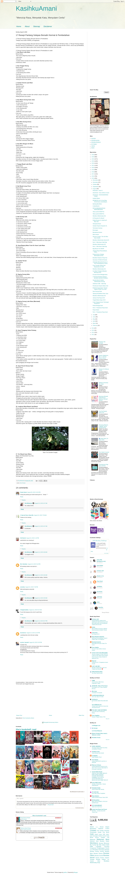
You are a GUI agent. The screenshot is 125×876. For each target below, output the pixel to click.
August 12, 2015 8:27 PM (41, 621)
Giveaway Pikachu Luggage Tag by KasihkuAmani (103, 426)
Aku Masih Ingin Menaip (97, 673)
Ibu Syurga (94, 728)
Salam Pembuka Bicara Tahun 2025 (100, 797)
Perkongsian (102, 849)
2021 (93, 165)
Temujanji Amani (97, 223)
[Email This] (39, 481)
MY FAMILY (94, 144)
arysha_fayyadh (24, 642)
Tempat (92, 859)
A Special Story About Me (26, 515)
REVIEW (93, 138)
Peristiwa (95, 849)
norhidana (99, 586)
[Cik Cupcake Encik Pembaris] (47, 772)
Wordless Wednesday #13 (99, 295)
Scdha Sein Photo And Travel (99, 809)
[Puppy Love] (65, 774)
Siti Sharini (23, 538)
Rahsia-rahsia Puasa (25, 828)
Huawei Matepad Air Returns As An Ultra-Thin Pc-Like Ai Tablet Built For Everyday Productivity (100, 768)
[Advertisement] (50, 699)
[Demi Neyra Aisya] (56, 758)
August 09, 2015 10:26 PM (33, 492)
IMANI (92, 148)
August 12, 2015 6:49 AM (41, 598)
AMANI (93, 146)
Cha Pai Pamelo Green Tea (103, 412)
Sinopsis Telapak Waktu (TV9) (98, 716)
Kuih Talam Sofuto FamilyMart (98, 793)
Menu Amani (96, 234)
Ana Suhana (95, 759)
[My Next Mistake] (38, 789)
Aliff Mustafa (24, 819)
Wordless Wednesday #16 (99, 216)
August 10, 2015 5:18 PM (34, 564)
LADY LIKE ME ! (96, 666)
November (95, 182)
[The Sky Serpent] (38, 773)
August (95, 188)
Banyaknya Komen (97, 232)
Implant (100, 834)
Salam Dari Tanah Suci (97, 806)
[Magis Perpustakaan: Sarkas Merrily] (20, 774)
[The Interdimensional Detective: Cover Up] (56, 773)
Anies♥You (94, 632)
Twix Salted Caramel (104, 452)
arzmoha (22, 587)
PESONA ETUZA (96, 737)
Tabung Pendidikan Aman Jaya (100, 293)
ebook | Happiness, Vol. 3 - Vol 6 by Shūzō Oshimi (103, 357)
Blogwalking (93, 828)
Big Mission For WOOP (98, 248)
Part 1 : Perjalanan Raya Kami (100, 312)
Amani (101, 827)
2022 (93, 163)
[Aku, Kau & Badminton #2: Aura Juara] (65, 743)
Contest (107, 828)
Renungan (95, 230)
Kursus (97, 837)
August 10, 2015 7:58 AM (40, 515)
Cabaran (100, 828)
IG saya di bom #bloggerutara (100, 274)
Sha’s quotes (20, 798)
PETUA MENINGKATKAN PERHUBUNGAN (99, 209)
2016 (93, 176)
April (94, 321)
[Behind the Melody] (20, 758)
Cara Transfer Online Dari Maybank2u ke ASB (99, 266)
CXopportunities (24, 610)
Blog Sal (94, 661)
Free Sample (100, 830)
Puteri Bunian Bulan (25, 817)
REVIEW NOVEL (95, 140)
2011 (93, 334)
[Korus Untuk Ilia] (74, 743)
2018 (93, 172)
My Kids (99, 845)
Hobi (92, 834)
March (94, 323)
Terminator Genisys (97, 228)
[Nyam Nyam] (74, 783)
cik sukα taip (95, 792)
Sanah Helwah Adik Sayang (98, 789)
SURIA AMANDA (96, 746)
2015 (93, 178)
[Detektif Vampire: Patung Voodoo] (47, 789)
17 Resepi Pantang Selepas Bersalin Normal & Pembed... (100, 277)
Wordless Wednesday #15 (99, 244)
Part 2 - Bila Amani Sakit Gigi (100, 242)
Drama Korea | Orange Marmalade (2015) (98, 255)
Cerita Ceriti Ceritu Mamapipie (100, 652)
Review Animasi (99, 851)
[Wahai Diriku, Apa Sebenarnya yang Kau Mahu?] (56, 743)
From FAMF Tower (96, 782)
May (94, 319)
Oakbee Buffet (105, 845)
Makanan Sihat (94, 841)
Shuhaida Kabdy (96, 788)
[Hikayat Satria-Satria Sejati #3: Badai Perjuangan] (56, 789)
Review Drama (98, 853)
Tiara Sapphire (95, 715)
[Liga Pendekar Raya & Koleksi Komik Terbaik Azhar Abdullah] (20, 787)
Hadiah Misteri (96, 198)
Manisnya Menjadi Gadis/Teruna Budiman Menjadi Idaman (103, 398)
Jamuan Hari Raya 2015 (99, 298)
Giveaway (106, 830)
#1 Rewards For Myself (98, 218)
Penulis (107, 848)
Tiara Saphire (95, 647)
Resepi (23, 482)
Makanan (92, 839)
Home (18, 26)
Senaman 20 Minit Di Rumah (100, 260)
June (94, 316)
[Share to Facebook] (45, 481)
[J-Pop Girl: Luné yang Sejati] (29, 758)
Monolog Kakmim (96, 642)
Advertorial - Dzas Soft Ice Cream (101, 192)
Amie (98, 602)
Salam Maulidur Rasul (96, 757)
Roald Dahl (51, 804)
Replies (24, 500)
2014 (93, 328)
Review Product (100, 857)
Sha (97, 543)
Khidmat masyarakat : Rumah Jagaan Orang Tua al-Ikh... (100, 288)
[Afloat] (29, 773)
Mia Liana (94, 691)
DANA (93, 627)
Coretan (93, 830)
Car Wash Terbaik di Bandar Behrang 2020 (100, 271)
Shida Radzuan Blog (97, 671)
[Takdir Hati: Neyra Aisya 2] (38, 758)
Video (98, 861)
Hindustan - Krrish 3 (98, 190)
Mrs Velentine (23, 564)
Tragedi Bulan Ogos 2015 (99, 300)
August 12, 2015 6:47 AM (41, 503)
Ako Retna (99, 591)
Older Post (81, 715)
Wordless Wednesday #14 (99, 269)
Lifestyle (103, 837)
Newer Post (19, 715)
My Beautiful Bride (97, 204)
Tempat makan (101, 859)
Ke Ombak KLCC (96, 634)
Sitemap (36, 26)
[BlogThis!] (41, 481)
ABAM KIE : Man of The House (100, 686)
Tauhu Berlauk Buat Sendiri (98, 753)
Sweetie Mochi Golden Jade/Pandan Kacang (99, 281)
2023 (93, 161)
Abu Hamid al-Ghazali (26, 829)
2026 (93, 154)
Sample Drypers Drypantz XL (100, 226)
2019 (93, 169)
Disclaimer (48, 26)
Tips (108, 859)
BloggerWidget (105, 612)
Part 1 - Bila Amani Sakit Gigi (100, 246)
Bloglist (107, 827)
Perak (91, 849)
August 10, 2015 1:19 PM (32, 538)
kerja (98, 862)
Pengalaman (93, 848)
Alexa (97, 826)
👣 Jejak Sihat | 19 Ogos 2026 (103, 439)
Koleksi (100, 836)
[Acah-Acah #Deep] (29, 743)
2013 (93, 330)
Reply (21, 496)
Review (92, 851)
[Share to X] (43, 481)
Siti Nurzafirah (95, 800)
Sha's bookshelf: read (26, 729)
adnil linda (99, 597)
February (95, 325)
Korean (104, 836)
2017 (93, 174)
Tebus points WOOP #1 (98, 214)
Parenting (106, 846)
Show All (107, 718)
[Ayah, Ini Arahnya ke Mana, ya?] (47, 758)
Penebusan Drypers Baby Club (100, 285)
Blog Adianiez (95, 796)
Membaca (94, 843)
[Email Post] (36, 480)
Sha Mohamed (28, 503)
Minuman (106, 843)
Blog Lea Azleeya (96, 765)
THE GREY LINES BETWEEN (99, 710)
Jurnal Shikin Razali (97, 771)
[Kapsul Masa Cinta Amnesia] (74, 758)
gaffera (65, 872)
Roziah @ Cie (100, 576)
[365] (38, 742)
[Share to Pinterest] (46, 481)
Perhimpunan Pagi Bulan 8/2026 (103, 465)
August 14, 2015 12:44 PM (33, 632)
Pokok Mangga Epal (98, 305)
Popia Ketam (96, 310)
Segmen (107, 857)
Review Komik (99, 855)
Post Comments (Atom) (28, 718)
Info (21, 482)
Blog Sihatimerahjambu (98, 636)
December (95, 180)
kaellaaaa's (95, 699)
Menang (101, 843)
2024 (93, 159)
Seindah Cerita (96, 751)
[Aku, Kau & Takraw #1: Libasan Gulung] (47, 743)
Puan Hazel (100, 581)
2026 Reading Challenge (100, 540)
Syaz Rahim (100, 565)
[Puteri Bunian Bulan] (20, 744)
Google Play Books (103, 832)
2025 (93, 156)
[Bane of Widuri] (74, 773)
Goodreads (93, 832)
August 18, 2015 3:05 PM (35, 642)
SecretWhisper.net (96, 704)
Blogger (76, 872)
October (95, 184)
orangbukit (94, 755)
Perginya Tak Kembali (102, 342)
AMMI (93, 680)
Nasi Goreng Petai (97, 291)
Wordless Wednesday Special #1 (101, 240)
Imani (96, 834)
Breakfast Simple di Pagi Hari (100, 257)
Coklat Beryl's (96, 206)
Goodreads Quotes (79, 807)
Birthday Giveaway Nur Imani (103, 383)
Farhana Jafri (100, 570)
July (94, 314)
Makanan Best (103, 839)
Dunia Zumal (23, 492)
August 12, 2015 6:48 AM (41, 552)
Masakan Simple (104, 841)
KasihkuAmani (36, 8)
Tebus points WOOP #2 (98, 211)
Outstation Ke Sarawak (97, 692)
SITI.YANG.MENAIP (97, 805)
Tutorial (92, 861)
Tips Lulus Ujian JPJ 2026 (97, 696)
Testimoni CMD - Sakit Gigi (99, 283)
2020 (93, 167)
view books (106, 553)
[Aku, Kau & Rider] (65, 787)
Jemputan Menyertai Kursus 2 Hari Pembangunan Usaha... (100, 262)
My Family (93, 845)
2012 (93, 332)
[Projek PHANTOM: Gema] (65, 759)
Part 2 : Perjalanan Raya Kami (100, 307)
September (96, 186)
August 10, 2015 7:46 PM (31, 587)
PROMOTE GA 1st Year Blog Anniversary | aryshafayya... (100, 201)
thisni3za (100, 607)
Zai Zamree (23, 632)
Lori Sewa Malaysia (97, 730)
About (27, 26)
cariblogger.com (96, 725)
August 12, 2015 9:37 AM (35, 610)
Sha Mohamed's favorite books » (77, 791)
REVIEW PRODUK (96, 142)
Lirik (108, 837)
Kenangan (95, 836)
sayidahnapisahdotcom (98, 695)
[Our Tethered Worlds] (29, 788)
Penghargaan (101, 848)
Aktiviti (92, 827)
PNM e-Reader (95, 846)
